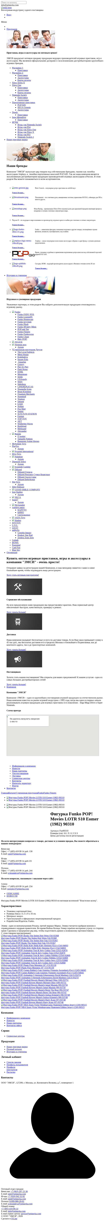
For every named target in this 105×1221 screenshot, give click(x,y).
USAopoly (22, 379)
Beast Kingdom (24, 391)
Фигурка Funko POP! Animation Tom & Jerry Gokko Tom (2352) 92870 (33, 953)
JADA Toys (20, 517)
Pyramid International (24, 451)
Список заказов (14, 1062)
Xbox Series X (18, 83)
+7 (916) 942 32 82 (16, 1196)
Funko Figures (24, 332)
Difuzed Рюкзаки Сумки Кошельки (34, 474)
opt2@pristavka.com (17, 854)
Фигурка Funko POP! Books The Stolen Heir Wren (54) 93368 (29, 938)
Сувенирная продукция (27, 793)
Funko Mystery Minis (27, 327)
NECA (18, 497)
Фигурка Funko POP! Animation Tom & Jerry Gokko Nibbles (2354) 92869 (34, 958)
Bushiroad (22, 426)
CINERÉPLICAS (25, 386)
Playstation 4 (17, 73)
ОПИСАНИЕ (13, 893)
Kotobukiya (23, 357)
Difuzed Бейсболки (26, 479)
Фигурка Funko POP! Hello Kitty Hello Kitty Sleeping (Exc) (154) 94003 (33, 948)
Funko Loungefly (25, 317)
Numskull (22, 396)
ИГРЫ (15, 122)
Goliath (15, 540)
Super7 (15, 500)
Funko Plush (23, 324)
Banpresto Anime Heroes (28, 441)
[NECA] (13, 497)
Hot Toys (16, 482)
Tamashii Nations (25, 439)
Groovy (21, 364)
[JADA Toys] (13, 517)
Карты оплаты (24, 80)
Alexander (22, 431)
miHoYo (15, 530)
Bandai (18, 434)
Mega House (23, 354)
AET (20, 421)
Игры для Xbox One (27, 129)
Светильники (24, 515)
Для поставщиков (20, 773)
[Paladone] (13, 457)
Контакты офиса (14, 1025)
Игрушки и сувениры (17, 275)
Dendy (15, 112)
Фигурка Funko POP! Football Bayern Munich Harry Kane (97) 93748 (32, 1002)
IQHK (20, 372)
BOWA (15, 542)
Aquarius (22, 362)
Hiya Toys (16, 454)
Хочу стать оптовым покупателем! (23, 575)
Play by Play (23, 367)
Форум (15, 786)
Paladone (19, 457)
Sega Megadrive (19, 117)
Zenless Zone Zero (26, 538)
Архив (21, 347)
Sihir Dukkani (18, 487)
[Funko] (13, 312)
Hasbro (18, 520)
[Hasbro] (13, 520)
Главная (4, 793)
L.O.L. (15, 525)
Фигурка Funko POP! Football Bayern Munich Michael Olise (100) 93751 (33, 982)
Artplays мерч (18, 507)
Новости (16, 768)
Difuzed (18, 469)
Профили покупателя (12, 1068)
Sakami (21, 401)
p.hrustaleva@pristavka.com (20, 873)
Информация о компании (24, 766)
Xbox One (16, 85)
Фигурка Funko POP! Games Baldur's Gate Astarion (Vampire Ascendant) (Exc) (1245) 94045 (42, 973)
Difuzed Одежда (25, 472)
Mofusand (22, 429)
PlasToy (15, 446)
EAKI (20, 404)
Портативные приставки (23, 102)
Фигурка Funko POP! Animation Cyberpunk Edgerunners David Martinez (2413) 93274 (39, 977)
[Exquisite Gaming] (13, 467)
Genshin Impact (24, 533)
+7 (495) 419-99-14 (9, 1209)
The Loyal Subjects (26, 352)
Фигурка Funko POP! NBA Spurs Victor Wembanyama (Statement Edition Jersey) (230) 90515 (42, 1007)
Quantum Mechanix (26, 394)
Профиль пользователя (17, 1065)
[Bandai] (13, 434)
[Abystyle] (13, 342)
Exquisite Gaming (22, 467)
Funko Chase (23, 337)
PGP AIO (22, 105)
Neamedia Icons (24, 389)
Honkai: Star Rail (25, 535)
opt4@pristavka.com (17, 863)
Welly (20, 382)
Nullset (21, 406)
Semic (20, 377)
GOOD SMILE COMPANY (27, 489)
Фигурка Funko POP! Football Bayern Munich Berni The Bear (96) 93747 (34, 992)
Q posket (21, 436)
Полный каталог (14, 1049)
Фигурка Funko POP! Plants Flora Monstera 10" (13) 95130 (27, 968)
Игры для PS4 (24, 127)
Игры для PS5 (24, 134)
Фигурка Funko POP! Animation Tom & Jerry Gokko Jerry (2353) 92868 (33, 963)
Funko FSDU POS (26, 314)
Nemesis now (21, 344)
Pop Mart (22, 409)
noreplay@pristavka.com (18, 889)
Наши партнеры (19, 771)
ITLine (14, 1218)
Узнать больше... (18, 193)
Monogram (22, 374)
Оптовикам (12, 552)
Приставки (23, 70)
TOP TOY (22, 419)
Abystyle (18, 342)
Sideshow (22, 384)
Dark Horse (23, 369)
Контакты (16, 781)
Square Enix (23, 359)
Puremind (16, 545)
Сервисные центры (21, 778)
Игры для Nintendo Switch (30, 125)
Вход (9, 15)
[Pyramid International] (13, 451)
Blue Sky (16, 550)
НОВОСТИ (12, 896)
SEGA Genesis (24, 107)
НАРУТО (22, 510)
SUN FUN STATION (27, 414)
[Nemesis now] (13, 344)
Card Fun (16, 547)
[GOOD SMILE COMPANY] (13, 489)
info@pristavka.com (16, 1211)
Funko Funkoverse (26, 334)
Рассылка (11, 1072)
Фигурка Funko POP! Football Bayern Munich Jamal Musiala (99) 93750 (33, 987)
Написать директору (21, 783)
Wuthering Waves (25, 424)
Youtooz (21, 399)
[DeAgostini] (13, 505)
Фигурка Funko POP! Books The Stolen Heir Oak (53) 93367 (28, 943)
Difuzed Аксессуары (27, 477)
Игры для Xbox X (26, 132)
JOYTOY (16, 523)
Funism (21, 416)
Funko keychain (24, 322)
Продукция (12, 29)
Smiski (20, 411)
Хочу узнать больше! (16, 612)
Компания (11, 687)
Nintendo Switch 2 (26, 137)
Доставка (16, 776)
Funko (17, 312)
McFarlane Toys (19, 444)
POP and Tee (23, 329)
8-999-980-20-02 (16, 1201)
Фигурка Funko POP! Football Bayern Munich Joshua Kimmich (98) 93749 (34, 997)
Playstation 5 (17, 68)
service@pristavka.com (31, 1213)
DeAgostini (20, 505)
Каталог (12, 793)
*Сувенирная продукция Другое (27, 349)
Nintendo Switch (19, 95)
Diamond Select (19, 461)
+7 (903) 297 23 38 (19, 1191)
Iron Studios (17, 492)
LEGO (15, 528)
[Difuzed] (13, 469)
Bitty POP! (22, 339)
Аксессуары (23, 78)
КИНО (21, 512)
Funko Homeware (25, 319)
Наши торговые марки (17, 139)
